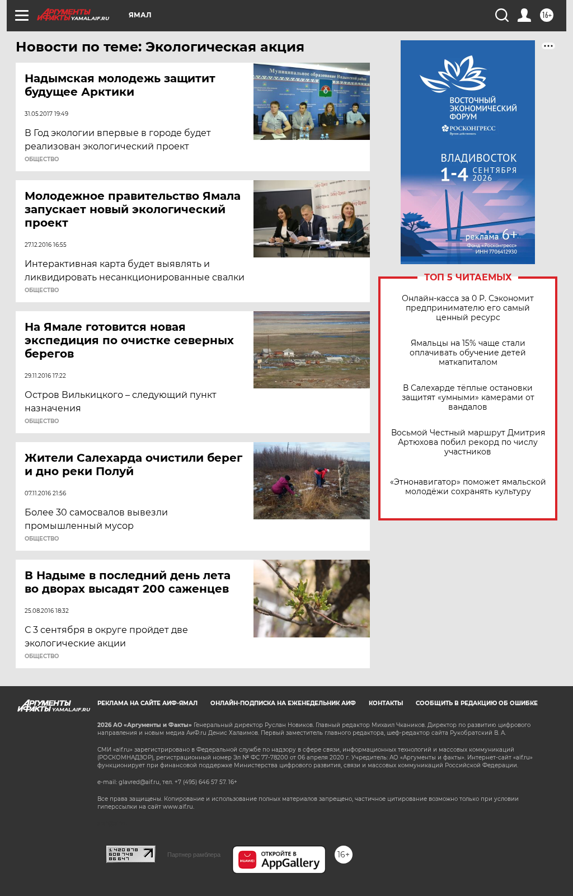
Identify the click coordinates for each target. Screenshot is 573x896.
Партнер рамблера (193, 854)
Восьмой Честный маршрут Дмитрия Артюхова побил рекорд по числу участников (468, 442)
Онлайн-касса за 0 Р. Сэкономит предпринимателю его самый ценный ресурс (468, 308)
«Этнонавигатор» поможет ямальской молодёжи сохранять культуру (468, 486)
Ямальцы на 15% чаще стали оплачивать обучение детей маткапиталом (468, 353)
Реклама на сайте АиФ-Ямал (147, 703)
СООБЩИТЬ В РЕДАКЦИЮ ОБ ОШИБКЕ (477, 703)
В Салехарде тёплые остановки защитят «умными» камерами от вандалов (468, 397)
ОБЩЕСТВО (42, 159)
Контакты (386, 703)
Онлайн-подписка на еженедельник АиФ (283, 703)
